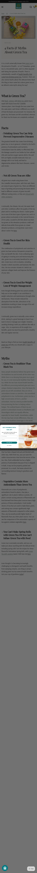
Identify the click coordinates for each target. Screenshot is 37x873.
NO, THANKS (9, 445)
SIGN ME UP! (9, 442)
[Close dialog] (36, 426)
